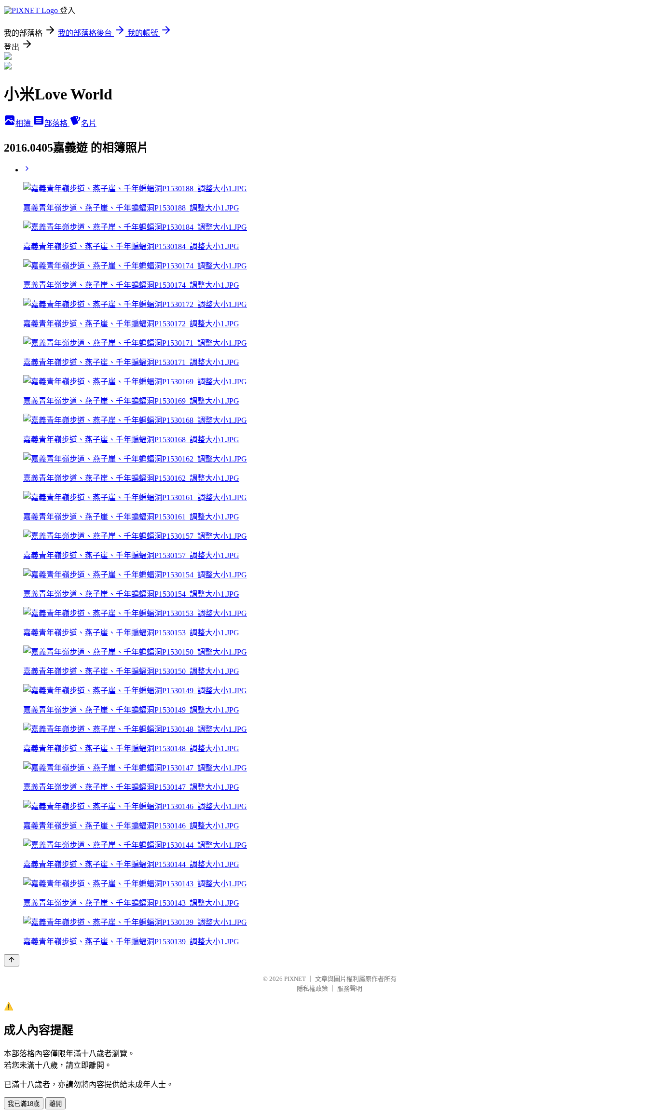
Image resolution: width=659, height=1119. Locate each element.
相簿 (24, 123)
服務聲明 (349, 988)
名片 (88, 123)
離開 (55, 1103)
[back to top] (11, 960)
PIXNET (295, 978)
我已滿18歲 (24, 1103)
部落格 (56, 123)
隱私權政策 (312, 988)
